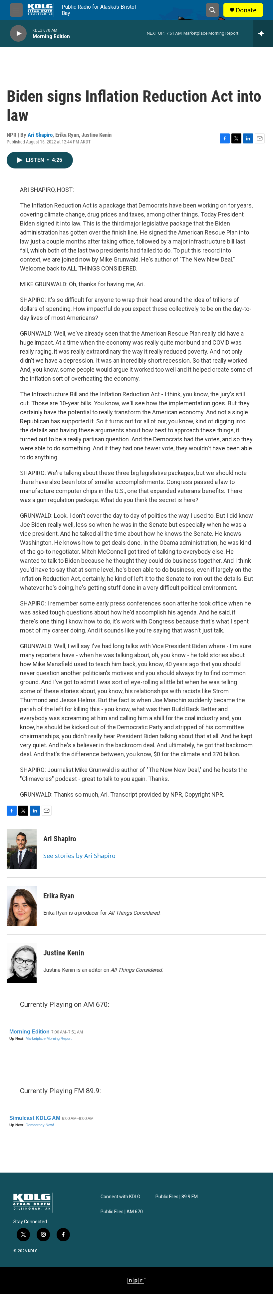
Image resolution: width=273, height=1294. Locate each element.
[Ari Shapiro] (22, 849)
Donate (246, 10)
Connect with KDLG (120, 1196)
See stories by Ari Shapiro (79, 856)
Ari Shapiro (40, 134)
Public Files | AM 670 (122, 1211)
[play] (18, 33)
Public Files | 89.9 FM (176, 1196)
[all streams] (263, 33)
